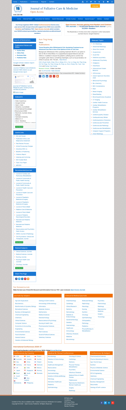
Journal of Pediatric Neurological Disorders (23, 216)
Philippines (29, 383)
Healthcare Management (55, 365)
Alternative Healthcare (54, 382)
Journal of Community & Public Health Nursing (23, 179)
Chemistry (18, 317)
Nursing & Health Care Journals (23, 260)
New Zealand (26, 379)
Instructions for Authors (42, 19)
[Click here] (82, 2)
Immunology (70, 331)
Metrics (99, 19)
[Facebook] (101, 402)
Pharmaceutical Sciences (46, 326)
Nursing (84, 309)
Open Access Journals (42, 29)
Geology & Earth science (98, 387)
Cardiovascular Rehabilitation (102, 128)
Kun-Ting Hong (81, 62)
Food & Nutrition (20, 334)
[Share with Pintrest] (25, 279)
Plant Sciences (43, 331)
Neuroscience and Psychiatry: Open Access (25, 230)
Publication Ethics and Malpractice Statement (23, 139)
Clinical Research (71, 306)
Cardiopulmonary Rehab (100, 117)
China (28, 362)
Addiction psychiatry (99, 57)
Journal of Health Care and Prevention (24, 189)
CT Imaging (96, 99)
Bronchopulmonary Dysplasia (102, 97)
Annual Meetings (56, 350)
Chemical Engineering (22, 315)
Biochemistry (19, 303)
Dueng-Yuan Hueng (51, 66)
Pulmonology (102, 303)
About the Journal (98, 49)
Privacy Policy (70, 402)
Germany (19, 365)
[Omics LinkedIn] (95, 2)
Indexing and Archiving (23, 157)
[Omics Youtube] (108, 2)
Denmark (40, 365)
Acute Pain (96, 55)
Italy (17, 362)
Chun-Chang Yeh (72, 64)
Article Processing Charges (24, 146)
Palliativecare (73, 380)
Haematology (70, 325)
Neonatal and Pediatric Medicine (23, 221)
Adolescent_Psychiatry (100, 60)
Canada (28, 359)
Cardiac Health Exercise (100, 102)
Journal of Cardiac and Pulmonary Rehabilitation (23, 175)
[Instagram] (112, 402)
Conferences (34, 1)
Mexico (39, 367)
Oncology (85, 315)
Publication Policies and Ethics (23, 46)
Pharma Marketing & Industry (99, 359)
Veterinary (93, 376)
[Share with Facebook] (16, 279)
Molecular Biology (87, 300)
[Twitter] (105, 402)
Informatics (42, 306)
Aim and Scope (20, 136)
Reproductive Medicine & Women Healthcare (76, 384)
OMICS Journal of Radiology (24, 234)
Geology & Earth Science (46, 300)
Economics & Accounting (23, 326)
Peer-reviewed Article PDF (67, 73)
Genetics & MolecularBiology (56, 376)
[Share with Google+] (50, 76)
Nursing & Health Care (45, 323)
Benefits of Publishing (22, 151)
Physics (41, 329)
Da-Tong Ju (62, 64)
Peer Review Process (22, 143)
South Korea (17, 377)
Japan (18, 370)
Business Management (97, 382)
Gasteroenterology (72, 319)
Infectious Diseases (72, 334)
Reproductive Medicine (102, 310)
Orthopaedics (86, 320)
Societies (18, 29)
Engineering (18, 329)
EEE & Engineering (96, 373)
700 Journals (71, 26)
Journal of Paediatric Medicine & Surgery (22, 198)
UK (17, 367)
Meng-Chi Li (63, 62)
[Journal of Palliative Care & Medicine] (18, 8)
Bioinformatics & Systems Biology (25, 306)
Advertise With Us (21, 149)
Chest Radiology (98, 133)
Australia (19, 359)
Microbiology (70, 339)
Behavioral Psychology (100, 80)
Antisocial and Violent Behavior (99, 69)
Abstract (41, 73)
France (28, 365)
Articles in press (71, 19)
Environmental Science (97, 370)
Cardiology (69, 303)
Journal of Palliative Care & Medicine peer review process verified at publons (23, 87)
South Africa (27, 374)
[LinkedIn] (109, 402)
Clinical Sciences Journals (24, 251)
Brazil (18, 373)
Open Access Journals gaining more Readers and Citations (88, 25)
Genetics (69, 322)
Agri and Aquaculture (21, 300)
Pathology (85, 323)
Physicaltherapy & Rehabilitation (87, 330)
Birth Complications (99, 86)
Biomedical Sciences (21, 309)
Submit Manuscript (58, 19)
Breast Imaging (97, 91)
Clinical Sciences (20, 320)
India (28, 367)
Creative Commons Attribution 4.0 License (48, 402)
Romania (39, 373)
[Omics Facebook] (87, 2)
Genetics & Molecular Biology (24, 340)
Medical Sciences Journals (24, 254)
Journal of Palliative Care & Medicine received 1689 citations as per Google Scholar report (24, 70)
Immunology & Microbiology (47, 303)
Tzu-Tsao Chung (53, 64)
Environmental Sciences (22, 331)
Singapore (29, 370)
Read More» (63, 59)
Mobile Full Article (80, 73)
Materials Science (44, 309)
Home (15, 1)
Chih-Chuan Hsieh (44, 62)
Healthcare (69, 328)
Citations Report (21, 154)
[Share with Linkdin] (22, 279)
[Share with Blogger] (28, 279)
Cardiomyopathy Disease (100, 114)
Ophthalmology (87, 317)
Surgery (100, 314)
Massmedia (94, 384)
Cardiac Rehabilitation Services (99, 111)
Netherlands (17, 383)
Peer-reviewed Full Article (52, 73)
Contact (51, 1)
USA (17, 356)
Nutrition (84, 312)
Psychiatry (101, 300)
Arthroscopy (97, 73)
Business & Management (22, 312)
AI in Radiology (97, 44)
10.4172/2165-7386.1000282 (51, 71)
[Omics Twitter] (91, 2)
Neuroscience (52, 367)
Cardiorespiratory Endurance (101, 120)
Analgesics (96, 63)
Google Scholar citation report (23, 63)
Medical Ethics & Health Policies (76, 376)
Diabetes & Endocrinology (70, 316)
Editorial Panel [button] (27, 19)
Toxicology (101, 317)
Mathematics (43, 312)
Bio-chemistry (97, 83)
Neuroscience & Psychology (47, 320)
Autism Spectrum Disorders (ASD (101, 77)
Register (43, 1)
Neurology (85, 306)
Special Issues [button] (89, 19)
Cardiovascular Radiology (100, 125)
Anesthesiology (71, 300)
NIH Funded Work (21, 160)
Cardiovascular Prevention (101, 123)
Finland (39, 362)
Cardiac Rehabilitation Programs (99, 106)
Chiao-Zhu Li (55, 62)
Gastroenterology (53, 373)
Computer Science (21, 323)
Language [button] (95, 6)
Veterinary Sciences (45, 337)
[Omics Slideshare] (103, 2)
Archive (80, 19)
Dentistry (69, 309)
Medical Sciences (44, 315)
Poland (39, 356)
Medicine (69, 336)
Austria (39, 359)
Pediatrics (85, 326)
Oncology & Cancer (75, 356)
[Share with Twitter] (19, 279)
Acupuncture (97, 52)
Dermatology (70, 312)
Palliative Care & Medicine (24, 209)
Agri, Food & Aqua (96, 362)
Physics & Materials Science (99, 367)
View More (19, 126)
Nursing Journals (21, 257)
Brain (94, 89)
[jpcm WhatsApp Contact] (112, 2)
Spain (28, 356)
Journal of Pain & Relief (23, 207)
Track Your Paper (21, 162)
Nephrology (85, 303)
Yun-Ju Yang (72, 62)
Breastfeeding (97, 94)
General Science (20, 337)
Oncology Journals (22, 264)
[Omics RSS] (99, 2)
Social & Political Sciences (47, 334)
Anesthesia (96, 65)
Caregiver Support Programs (101, 131)
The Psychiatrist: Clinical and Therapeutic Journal (25, 237)
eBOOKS (18, 165)
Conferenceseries (45, 25)
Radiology (101, 306)
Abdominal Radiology (99, 46)
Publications (23, 1)
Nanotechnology (44, 317)
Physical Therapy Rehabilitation (74, 366)
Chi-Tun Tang (43, 64)
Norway (39, 370)
